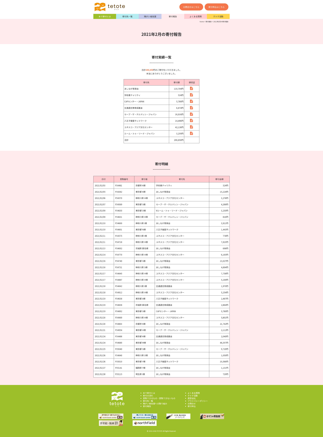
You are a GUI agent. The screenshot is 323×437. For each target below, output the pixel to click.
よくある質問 (196, 16)
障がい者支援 (150, 16)
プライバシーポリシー (198, 400)
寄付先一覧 (127, 16)
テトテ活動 (218, 16)
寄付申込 (192, 406)
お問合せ (192, 403)
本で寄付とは (105, 16)
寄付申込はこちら (216, 6)
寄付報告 (173, 16)
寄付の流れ (148, 395)
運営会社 (192, 398)
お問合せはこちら (191, 6)
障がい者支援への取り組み (155, 403)
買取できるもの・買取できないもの (159, 398)
